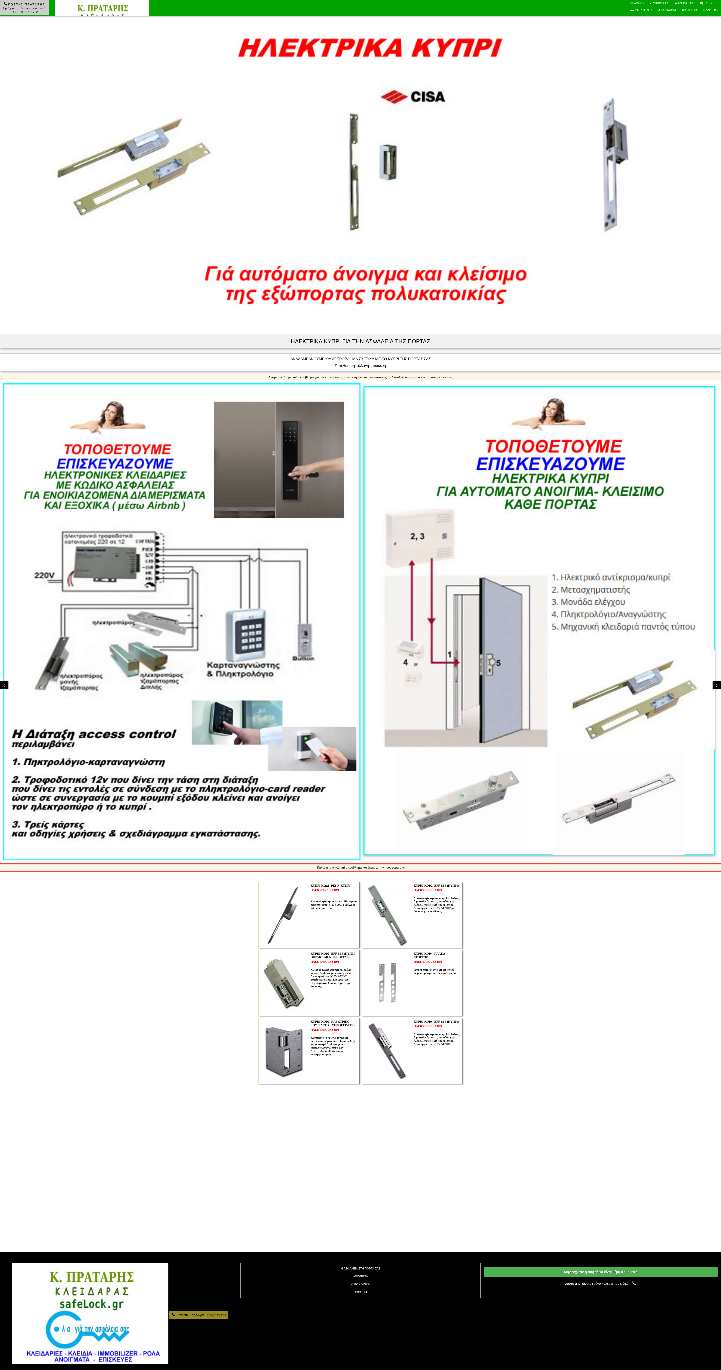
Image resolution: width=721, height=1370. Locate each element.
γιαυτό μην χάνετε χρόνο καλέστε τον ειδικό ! (598, 1283)
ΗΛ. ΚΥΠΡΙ (710, 3)
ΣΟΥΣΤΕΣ (691, 10)
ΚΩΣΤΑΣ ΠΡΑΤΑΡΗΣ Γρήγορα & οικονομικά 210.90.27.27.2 (24, 8)
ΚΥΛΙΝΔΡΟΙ (668, 10)
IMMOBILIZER (643, 10)
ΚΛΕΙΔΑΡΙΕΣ (685, 3)
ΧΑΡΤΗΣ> (711, 10)
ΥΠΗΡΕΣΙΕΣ (660, 3)
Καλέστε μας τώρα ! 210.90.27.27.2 (201, 1315)
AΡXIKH (638, 3)
